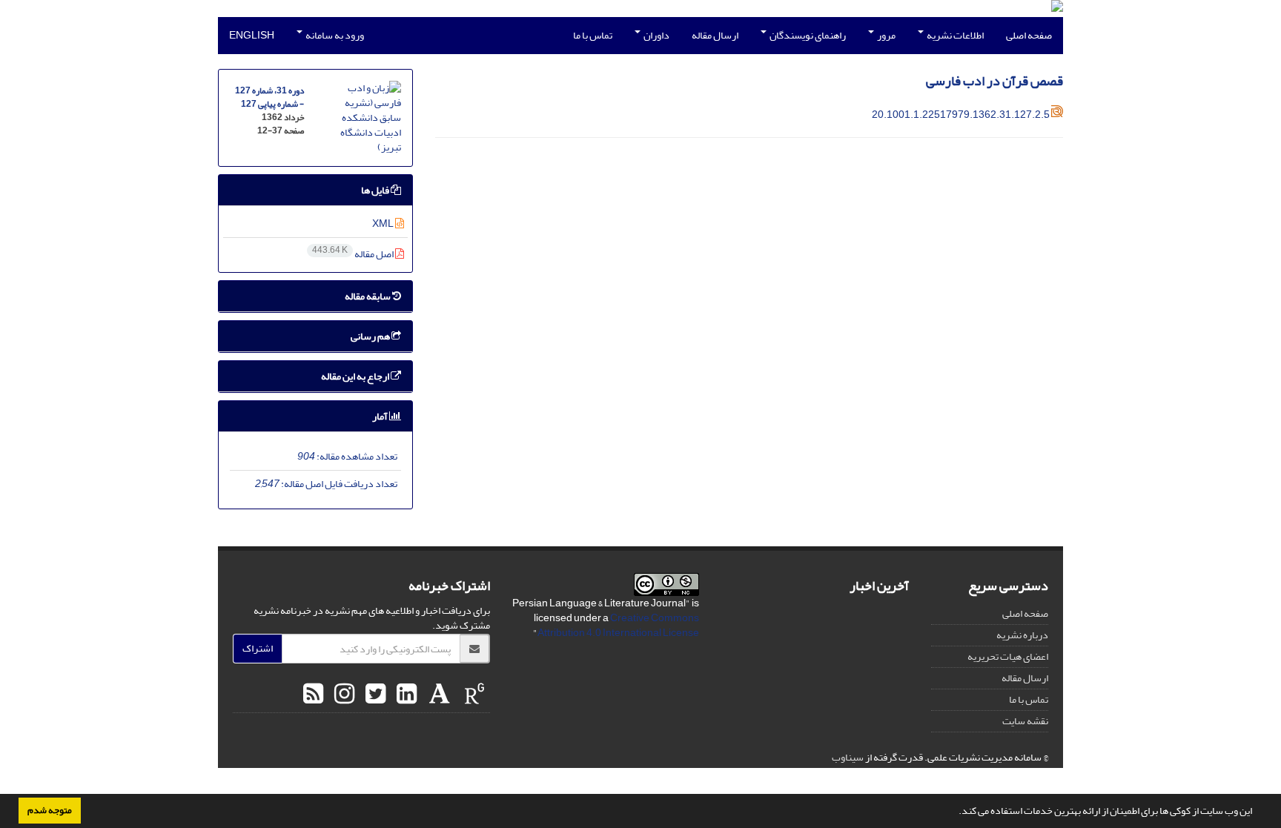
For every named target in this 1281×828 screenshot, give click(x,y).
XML (383, 223)
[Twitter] (373, 694)
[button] (955, 812)
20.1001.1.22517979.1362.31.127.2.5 (961, 115)
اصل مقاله (353, 254)
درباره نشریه (1022, 635)
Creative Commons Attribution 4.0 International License (618, 625)
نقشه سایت (1025, 721)
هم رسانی (371, 336)
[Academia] (437, 694)
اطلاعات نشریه (954, 35)
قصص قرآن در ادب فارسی (994, 81)
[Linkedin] (404, 694)
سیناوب (848, 757)
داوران (655, 35)
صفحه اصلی (1029, 35)
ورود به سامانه (334, 35)
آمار (380, 416)
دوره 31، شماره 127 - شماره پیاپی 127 (269, 97)
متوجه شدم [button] (49, 810)
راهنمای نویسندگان (807, 35)
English (251, 35)
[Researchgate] (472, 694)
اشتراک (257, 648)
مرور (885, 35)
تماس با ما (592, 35)
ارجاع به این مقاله (356, 376)
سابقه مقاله (368, 296)
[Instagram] (342, 694)
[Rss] (313, 694)
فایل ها (376, 190)
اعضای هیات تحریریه (1007, 656)
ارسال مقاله (715, 35)
